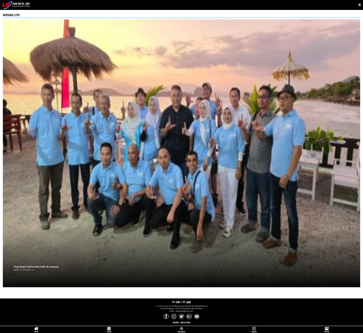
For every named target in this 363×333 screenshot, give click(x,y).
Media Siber (185, 322)
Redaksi (176, 322)
